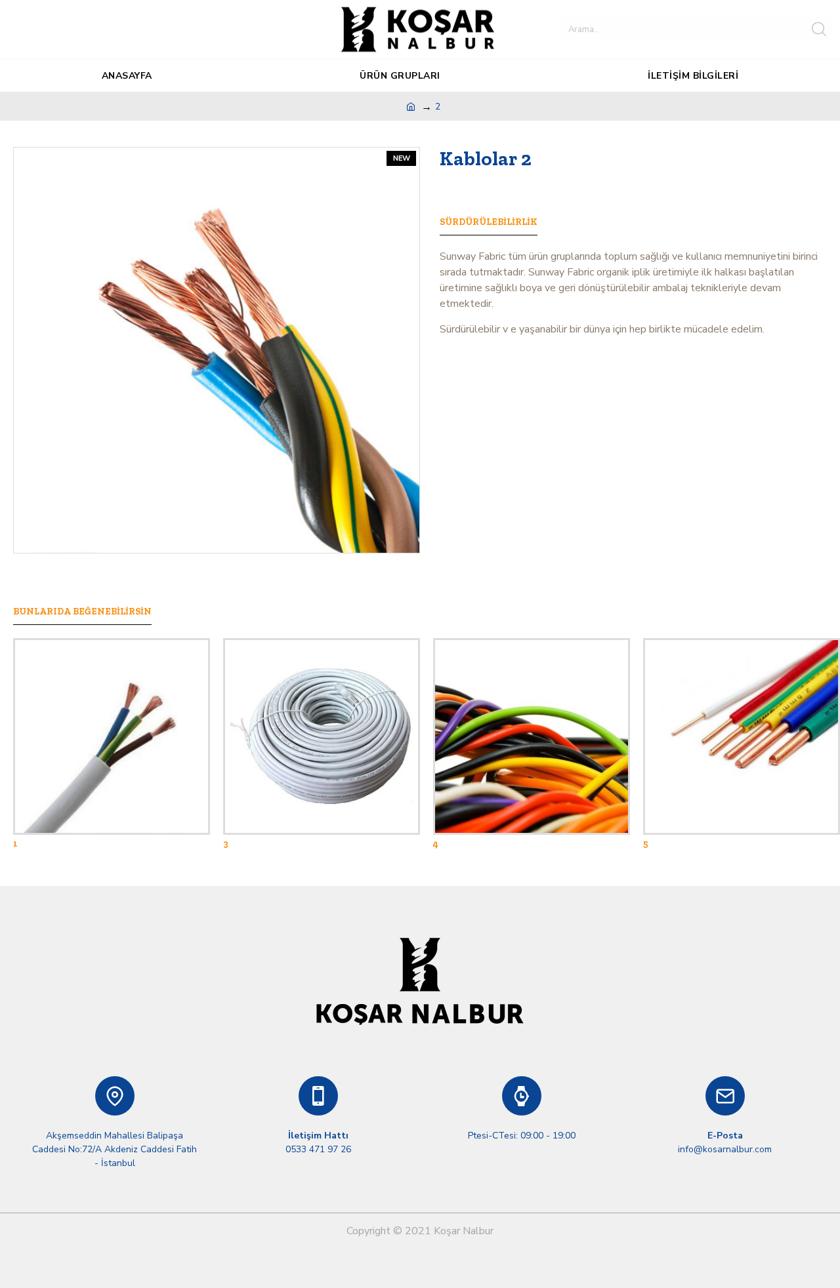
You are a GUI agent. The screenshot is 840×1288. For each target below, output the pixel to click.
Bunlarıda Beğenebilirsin (82, 611)
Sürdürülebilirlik (488, 222)
